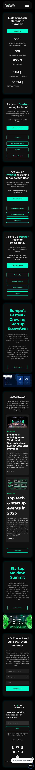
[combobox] (17, 677)
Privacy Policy (17, 740)
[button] (27, 5)
